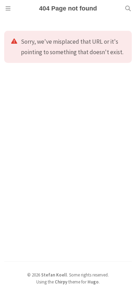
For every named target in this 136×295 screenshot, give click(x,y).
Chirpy (61, 282)
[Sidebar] (8, 8)
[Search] (128, 8)
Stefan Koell (54, 275)
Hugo (93, 282)
